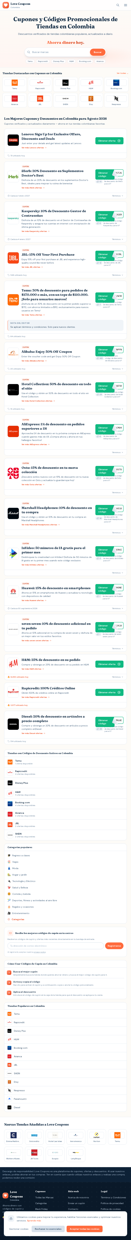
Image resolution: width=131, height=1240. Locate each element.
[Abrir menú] (125, 5)
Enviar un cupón (76, 1203)
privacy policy (40, 952)
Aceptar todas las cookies (84, 1228)
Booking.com (85, 61)
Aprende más (34, 1220)
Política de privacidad (112, 1203)
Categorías (41, 1203)
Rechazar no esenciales (48, 1228)
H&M (71, 61)
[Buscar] (118, 5)
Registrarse (114, 945)
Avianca (100, 61)
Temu (30, 61)
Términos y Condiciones (113, 1197)
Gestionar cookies (18, 1228)
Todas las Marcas (44, 1197)
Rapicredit (43, 61)
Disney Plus (58, 61)
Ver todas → (122, 73)
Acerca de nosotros (78, 1197)
